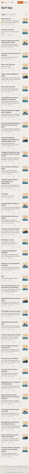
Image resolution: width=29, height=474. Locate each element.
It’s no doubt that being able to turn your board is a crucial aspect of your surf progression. (10, 361)
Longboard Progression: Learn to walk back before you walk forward (10, 154)
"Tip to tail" (4, 194)
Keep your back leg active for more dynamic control (10, 41)
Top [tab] (7, 14)
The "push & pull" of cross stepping (9, 370)
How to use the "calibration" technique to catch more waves (9, 242)
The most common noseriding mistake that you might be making (10, 449)
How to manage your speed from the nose (9, 346)
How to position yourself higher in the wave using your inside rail (10, 396)
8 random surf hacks (7, 29)
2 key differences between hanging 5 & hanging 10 (9, 98)
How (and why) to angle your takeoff (10, 204)
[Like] (2, 26)
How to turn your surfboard (9, 358)
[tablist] (8, 14)
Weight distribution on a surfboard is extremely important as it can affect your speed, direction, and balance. (10, 114)
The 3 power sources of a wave (10, 311)
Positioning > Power (7, 240)
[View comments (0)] (8, 26)
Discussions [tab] (12, 14)
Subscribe (20, 2)
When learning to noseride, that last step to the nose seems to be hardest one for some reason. (10, 326)
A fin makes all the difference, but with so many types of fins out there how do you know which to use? (10, 255)
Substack (8, 472)
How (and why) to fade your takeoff (9, 217)
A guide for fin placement (7, 196)
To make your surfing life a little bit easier (10, 32)
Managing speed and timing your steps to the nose (10, 423)
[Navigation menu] (3, 2)
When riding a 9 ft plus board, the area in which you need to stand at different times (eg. (10, 413)
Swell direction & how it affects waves (11, 299)
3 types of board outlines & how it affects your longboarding (9, 181)
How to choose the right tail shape (9, 167)
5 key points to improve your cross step (10, 410)
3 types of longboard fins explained (9, 251)
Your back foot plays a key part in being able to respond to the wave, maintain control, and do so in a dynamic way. (10, 45)
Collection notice (23, 467)
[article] (14, 22)
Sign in (26, 2)
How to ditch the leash (8, 86)
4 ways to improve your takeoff (11, 335)
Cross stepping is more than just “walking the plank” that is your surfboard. (9, 373)
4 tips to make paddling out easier (9, 75)
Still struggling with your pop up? (9, 57)
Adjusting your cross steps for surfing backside (10, 383)
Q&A (2, 276)
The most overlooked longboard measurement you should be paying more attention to (10, 139)
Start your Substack (11, 469)
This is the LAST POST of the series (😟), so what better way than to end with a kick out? (10, 21)
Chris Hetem (10, 24)
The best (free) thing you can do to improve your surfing (10, 286)
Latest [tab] (3, 14)
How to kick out (6, 19)
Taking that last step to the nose (9, 323)
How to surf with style (8, 64)
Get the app (20, 469)
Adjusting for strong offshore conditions (10, 264)
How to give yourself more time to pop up (11, 54)
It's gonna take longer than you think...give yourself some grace (11, 125)
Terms (18, 467)
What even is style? (6, 66)
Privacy (14, 467)
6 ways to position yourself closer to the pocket (9, 435)
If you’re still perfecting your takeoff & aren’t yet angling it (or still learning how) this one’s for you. (11, 207)
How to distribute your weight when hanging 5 (10, 111)
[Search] (26, 14)
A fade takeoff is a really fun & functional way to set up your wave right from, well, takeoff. (10, 220)
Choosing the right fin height (10, 229)
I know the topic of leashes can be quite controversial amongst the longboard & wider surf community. (10, 89)
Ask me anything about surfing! (9, 278)
